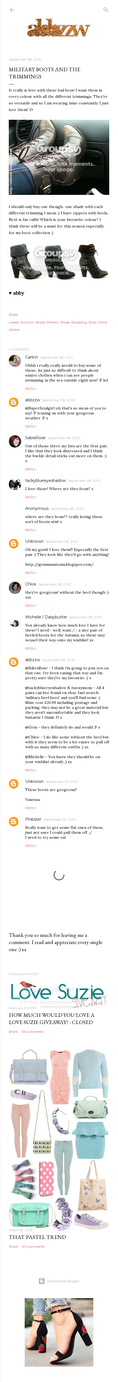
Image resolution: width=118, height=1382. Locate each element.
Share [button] (13, 314)
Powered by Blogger (63, 1281)
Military (53, 322)
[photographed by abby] (59, 193)
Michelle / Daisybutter (46, 617)
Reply (30, 388)
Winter (14, 330)
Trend (102, 322)
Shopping (79, 322)
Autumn (27, 322)
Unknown (34, 541)
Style (92, 322)
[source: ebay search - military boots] (59, 278)
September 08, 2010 (56, 357)
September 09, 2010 (62, 782)
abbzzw (32, 399)
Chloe (30, 584)
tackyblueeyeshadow (45, 480)
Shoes (64, 322)
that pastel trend (37, 1237)
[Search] (106, 8)
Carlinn (31, 357)
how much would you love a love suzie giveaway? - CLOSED (52, 1018)
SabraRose (35, 437)
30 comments (33, 1246)
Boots (40, 322)
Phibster (33, 819)
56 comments (33, 1032)
